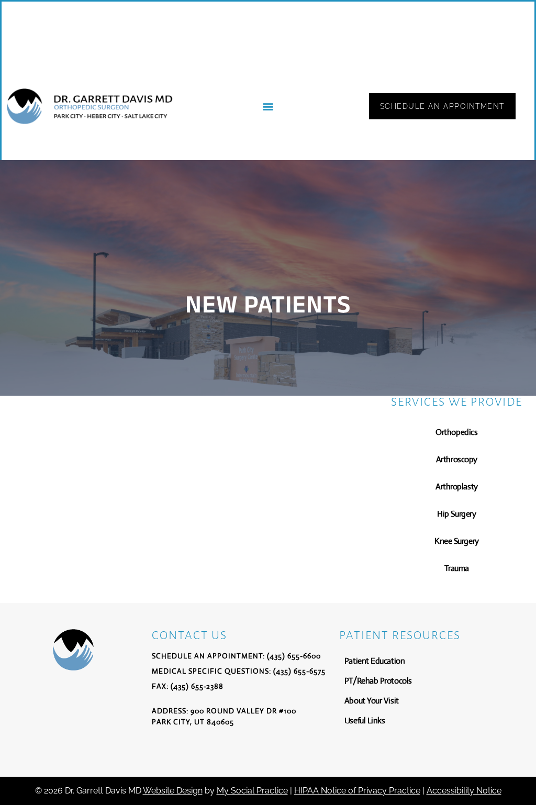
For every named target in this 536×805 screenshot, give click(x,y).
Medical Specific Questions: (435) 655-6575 (239, 671)
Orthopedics (456, 432)
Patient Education (374, 660)
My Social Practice (252, 791)
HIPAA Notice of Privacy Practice (357, 791)
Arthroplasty (457, 486)
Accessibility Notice (464, 791)
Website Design (173, 791)
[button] (267, 106)
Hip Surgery (456, 513)
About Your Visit (371, 700)
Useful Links (364, 720)
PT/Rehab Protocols (378, 680)
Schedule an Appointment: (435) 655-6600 (236, 656)
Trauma (456, 568)
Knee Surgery (456, 540)
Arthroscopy (456, 459)
